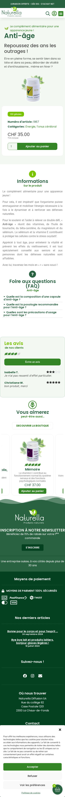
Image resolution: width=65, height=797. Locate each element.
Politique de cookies (31, 793)
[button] (60, 729)
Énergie (30, 127)
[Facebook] (25, 676)
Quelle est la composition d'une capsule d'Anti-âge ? (32, 298)
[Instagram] (32, 676)
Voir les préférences (32, 785)
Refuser (32, 776)
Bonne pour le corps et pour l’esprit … (32, 631)
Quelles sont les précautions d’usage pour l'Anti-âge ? (30, 313)
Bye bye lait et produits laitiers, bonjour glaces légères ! (32, 641)
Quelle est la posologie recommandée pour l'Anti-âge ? (31, 306)
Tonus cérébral (46, 127)
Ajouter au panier (37, 146)
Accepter (32, 767)
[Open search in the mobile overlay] (47, 14)
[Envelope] (40, 676)
